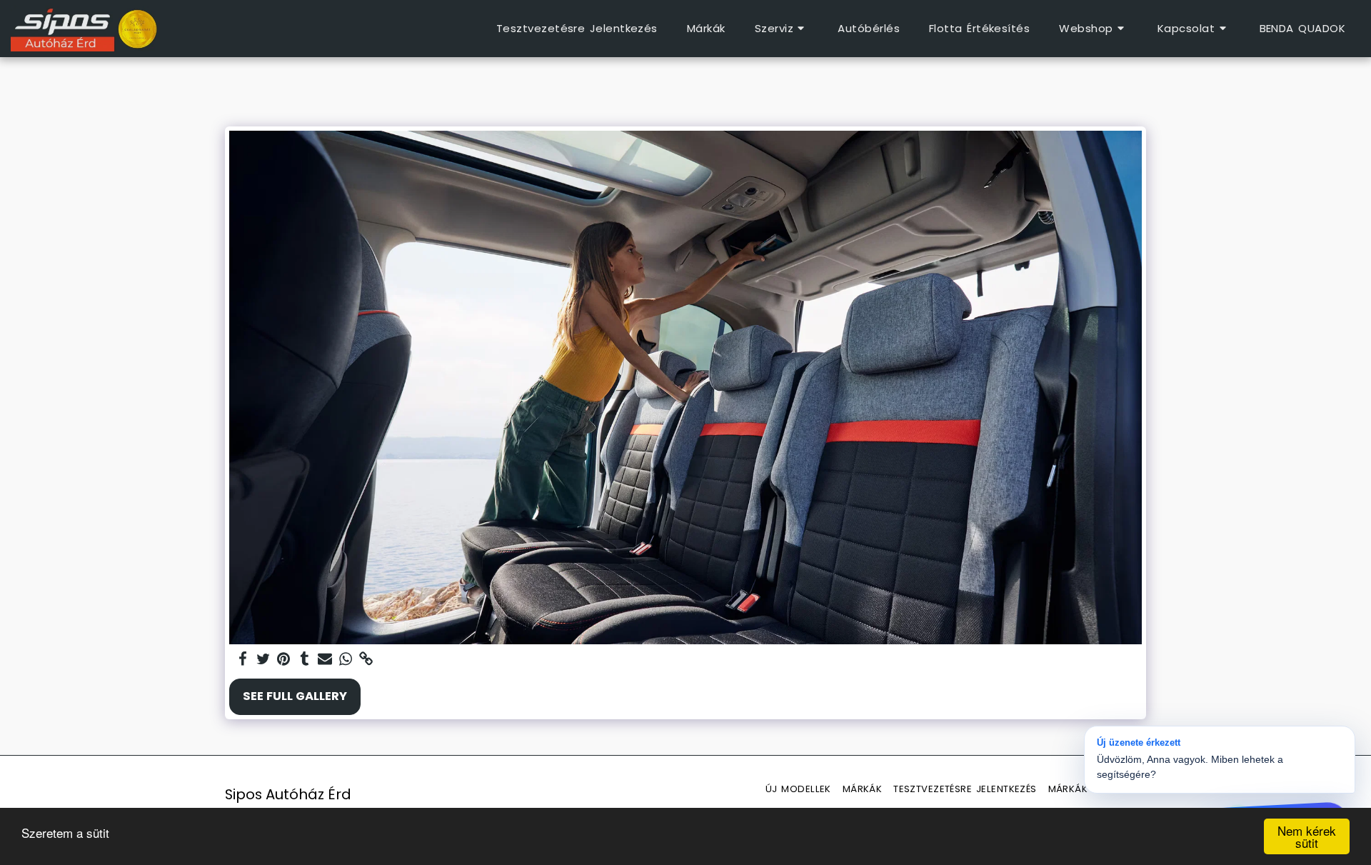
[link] (366, 659)
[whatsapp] (345, 659)
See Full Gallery (295, 696)
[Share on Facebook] (242, 659)
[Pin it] (283, 659)
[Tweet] (263, 659)
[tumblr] (304, 659)
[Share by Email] (325, 659)
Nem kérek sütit (1306, 836)
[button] (782, 28)
